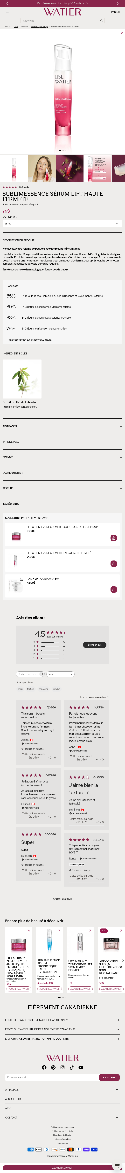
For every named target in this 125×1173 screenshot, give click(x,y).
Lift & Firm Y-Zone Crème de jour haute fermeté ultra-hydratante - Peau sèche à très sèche (18, 966)
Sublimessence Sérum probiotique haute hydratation (48, 966)
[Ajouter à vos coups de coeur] (122, 32)
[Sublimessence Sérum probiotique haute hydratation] (49, 940)
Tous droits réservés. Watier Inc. (62, 1156)
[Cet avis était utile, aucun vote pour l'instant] (48, 757)
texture (30, 689)
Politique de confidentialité (62, 1131)
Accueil (7, 27)
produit (56, 689)
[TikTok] (71, 1067)
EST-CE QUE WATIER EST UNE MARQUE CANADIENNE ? (62, 1020)
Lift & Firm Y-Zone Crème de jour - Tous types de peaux (62, 527)
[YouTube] (80, 1067)
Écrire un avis (95, 644)
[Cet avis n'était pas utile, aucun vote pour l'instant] (100, 759)
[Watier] (62, 11)
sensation (44, 689)
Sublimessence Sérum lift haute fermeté (65, 27)
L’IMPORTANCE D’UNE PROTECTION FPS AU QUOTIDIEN (62, 1039)
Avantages (62, 426)
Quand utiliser (62, 473)
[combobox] (60, 674)
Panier (115, 12)
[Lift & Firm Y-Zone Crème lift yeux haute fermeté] (80, 940)
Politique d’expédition (62, 1139)
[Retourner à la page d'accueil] (62, 1058)
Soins (16, 27)
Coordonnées (62, 1143)
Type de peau (62, 442)
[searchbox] (27, 674)
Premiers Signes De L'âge (39, 27)
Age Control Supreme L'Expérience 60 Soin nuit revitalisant (110, 967)
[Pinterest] (53, 1067)
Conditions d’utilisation (62, 1135)
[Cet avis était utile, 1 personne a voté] (96, 759)
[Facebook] (44, 1067)
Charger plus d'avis (62, 898)
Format (62, 457)
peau (20, 689)
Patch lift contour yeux (43, 578)
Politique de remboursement (62, 1127)
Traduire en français (33, 748)
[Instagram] (62, 1067)
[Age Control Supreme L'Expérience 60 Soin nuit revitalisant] (111, 940)
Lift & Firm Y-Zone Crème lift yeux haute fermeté (59, 552)
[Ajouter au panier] (114, 538)
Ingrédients (62, 504)
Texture (62, 488)
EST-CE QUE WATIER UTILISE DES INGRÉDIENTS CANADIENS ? (62, 1029)
